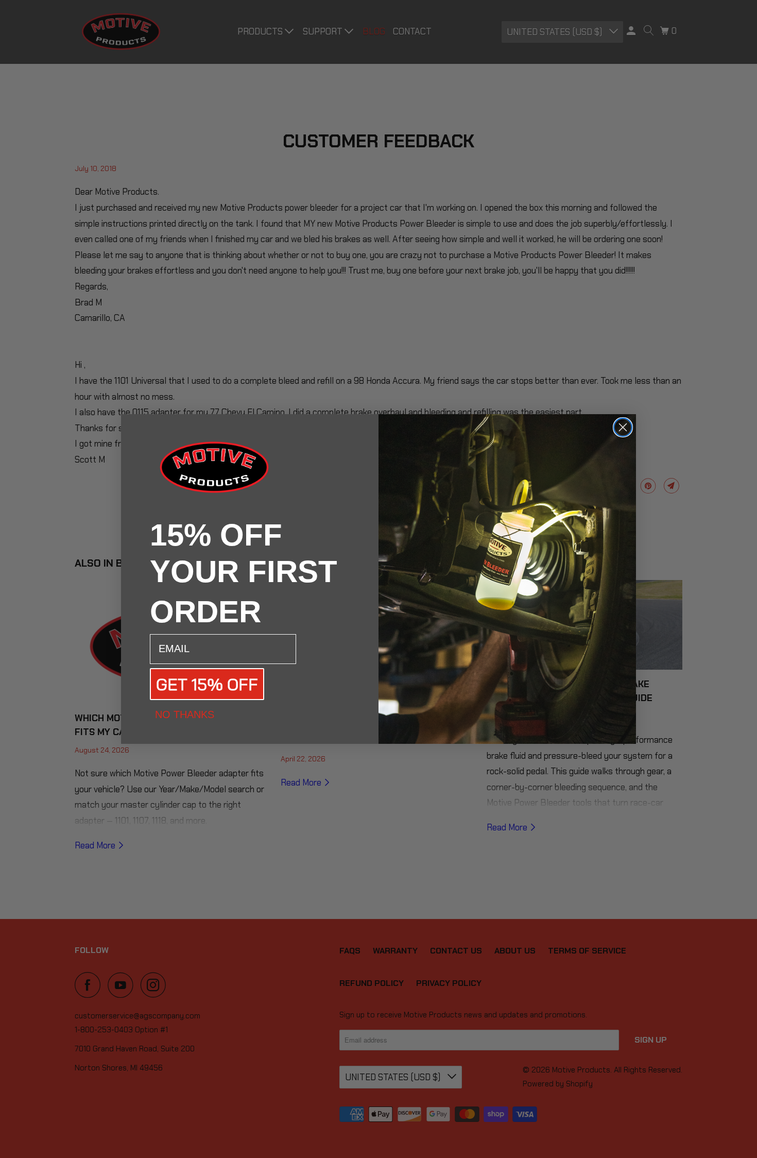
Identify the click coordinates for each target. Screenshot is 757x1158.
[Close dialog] (623, 427)
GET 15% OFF (207, 684)
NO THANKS (184, 714)
